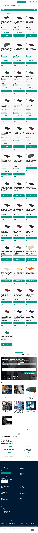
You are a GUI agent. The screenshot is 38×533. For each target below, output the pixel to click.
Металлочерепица (4, 500)
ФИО (3, 362)
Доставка (21, 486)
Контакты (21, 474)
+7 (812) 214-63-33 (5, 467)
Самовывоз (22, 487)
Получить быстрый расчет (30, 373)
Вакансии (21, 497)
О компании (22, 468)
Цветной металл (4, 492)
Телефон (21, 362)
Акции (21, 498)
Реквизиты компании (23, 491)
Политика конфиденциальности (8, 479)
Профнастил (3, 493)
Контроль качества (23, 494)
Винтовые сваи (3, 498)
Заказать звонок (21, 2)
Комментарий (5, 366)
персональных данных (15, 376)
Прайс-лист (22, 473)
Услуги (21, 470)
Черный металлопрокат (5, 486)
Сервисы (21, 472)
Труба (2, 487)
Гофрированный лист (5, 497)
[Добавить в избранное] (2, 15)
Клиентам (21, 469)
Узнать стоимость (31, 167)
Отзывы (21, 492)
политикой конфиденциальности (13, 378)
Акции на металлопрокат (5, 503)
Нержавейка (3, 491)
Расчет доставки (5, 431)
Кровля (2, 494)
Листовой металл (4, 488)
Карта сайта (3, 478)
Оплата (21, 488)
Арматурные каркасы (5, 499)
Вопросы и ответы (23, 493)
